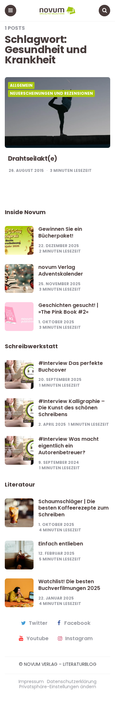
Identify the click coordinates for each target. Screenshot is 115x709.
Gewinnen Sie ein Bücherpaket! (60, 232)
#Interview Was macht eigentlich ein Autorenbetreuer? (68, 445)
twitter (38, 623)
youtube (38, 638)
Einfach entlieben (60, 543)
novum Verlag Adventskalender (60, 270)
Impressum (31, 681)
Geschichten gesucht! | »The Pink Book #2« (68, 309)
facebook (77, 623)
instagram (79, 638)
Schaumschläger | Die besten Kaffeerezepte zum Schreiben (73, 508)
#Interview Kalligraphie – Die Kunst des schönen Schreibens (71, 408)
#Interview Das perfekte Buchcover (70, 366)
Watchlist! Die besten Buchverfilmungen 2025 (69, 585)
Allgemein (21, 85)
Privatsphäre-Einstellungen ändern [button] (57, 686)
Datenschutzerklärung (71, 681)
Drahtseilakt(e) (32, 158)
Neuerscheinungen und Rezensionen (51, 93)
